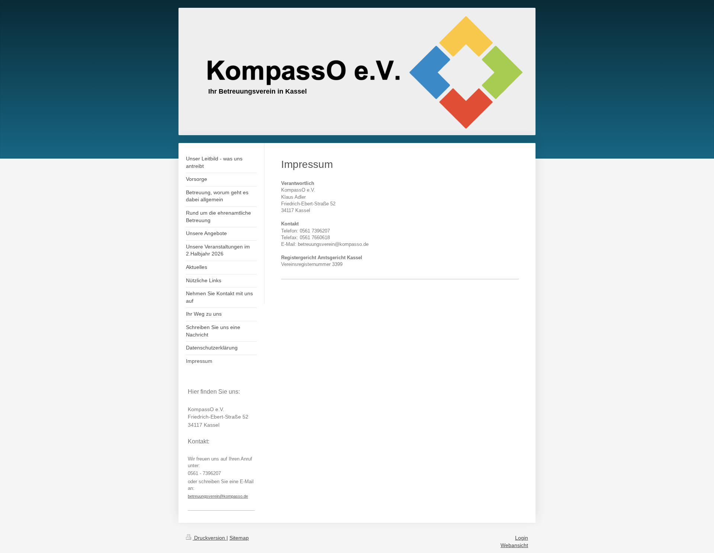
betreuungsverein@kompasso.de (218, 496)
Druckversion (209, 538)
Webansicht (514, 545)
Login (521, 538)
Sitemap (239, 538)
